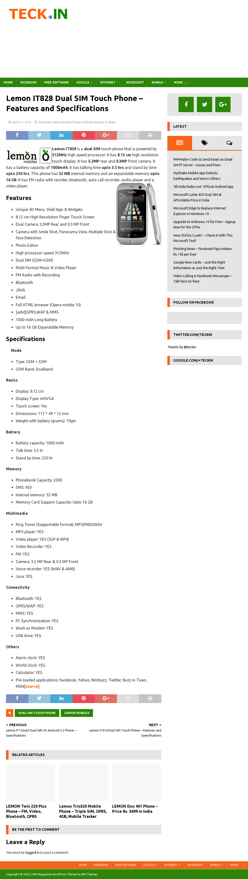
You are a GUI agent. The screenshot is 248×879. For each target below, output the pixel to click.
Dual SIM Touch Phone (37, 712)
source (31, 686)
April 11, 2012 (21, 122)
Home (8, 82)
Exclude (44, 122)
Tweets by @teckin (181, 347)
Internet (108, 82)
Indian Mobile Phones (67, 122)
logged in (32, 852)
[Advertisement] (164, 39)
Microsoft (135, 82)
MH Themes (89, 874)
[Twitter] (204, 104)
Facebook (28, 82)
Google (83, 82)
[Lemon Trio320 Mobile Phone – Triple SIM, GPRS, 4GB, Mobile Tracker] (83, 783)
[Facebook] (186, 104)
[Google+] (223, 104)
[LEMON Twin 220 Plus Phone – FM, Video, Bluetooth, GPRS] (30, 783)
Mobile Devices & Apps (99, 122)
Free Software (56, 82)
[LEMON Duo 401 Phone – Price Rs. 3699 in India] (136, 783)
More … (180, 82)
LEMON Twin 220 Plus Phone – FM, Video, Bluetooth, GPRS (26, 811)
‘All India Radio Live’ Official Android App (203, 187)
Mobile (157, 82)
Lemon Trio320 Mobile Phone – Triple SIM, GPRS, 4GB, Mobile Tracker (83, 811)
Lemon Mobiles (76, 712)
